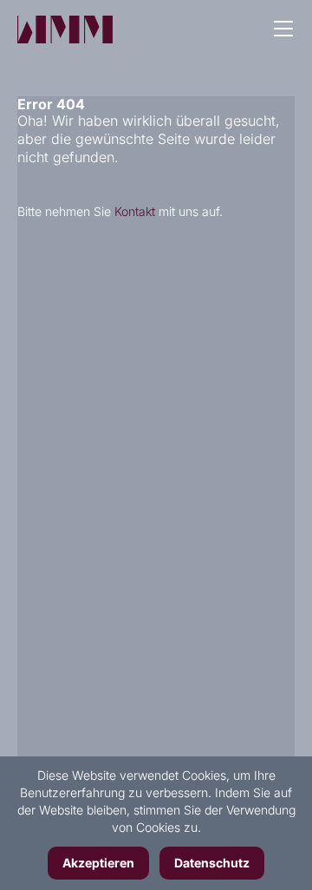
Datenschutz (212, 862)
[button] (283, 30)
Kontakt (134, 211)
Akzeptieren (98, 862)
